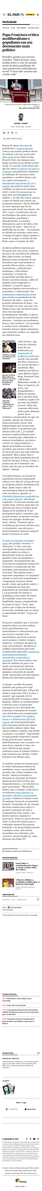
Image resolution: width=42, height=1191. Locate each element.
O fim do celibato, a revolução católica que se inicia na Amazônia (28, 882)
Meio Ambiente (21, 28)
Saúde (13, 28)
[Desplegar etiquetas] (38, 899)
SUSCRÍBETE (30, 14)
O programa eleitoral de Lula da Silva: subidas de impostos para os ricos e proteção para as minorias (20, 1012)
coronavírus (26, 192)
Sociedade (9, 22)
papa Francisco (25, 148)
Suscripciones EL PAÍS (29, 1170)
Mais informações (7, 910)
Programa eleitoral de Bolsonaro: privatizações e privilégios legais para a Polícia (18, 1021)
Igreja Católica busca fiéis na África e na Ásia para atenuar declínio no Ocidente (9, 379)
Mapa (20, 1170)
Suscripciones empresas (12, 1173)
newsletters (7, 1053)
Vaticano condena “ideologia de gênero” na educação (8, 404)
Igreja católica (22, 899)
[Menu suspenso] (4, 14)
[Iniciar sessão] (38, 14)
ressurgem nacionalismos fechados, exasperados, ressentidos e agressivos (20, 656)
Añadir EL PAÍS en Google (14, 138)
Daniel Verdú (21, 123)
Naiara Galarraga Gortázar (25, 887)
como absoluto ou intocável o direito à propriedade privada (19, 795)
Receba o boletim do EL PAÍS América (19, 851)
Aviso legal (25, 1168)
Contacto (5, 1168)
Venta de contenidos (15, 1168)
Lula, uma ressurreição (16, 1005)
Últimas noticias (9, 994)
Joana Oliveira (21, 873)
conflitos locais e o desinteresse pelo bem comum (18, 719)
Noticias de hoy (32, 1173)
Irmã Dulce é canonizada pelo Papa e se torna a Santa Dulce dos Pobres (27, 867)
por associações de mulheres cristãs (26, 353)
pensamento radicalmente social (19, 294)
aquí (35, 915)
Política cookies (34, 1168)
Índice (25, 1173)
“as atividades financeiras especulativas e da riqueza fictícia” (20, 496)
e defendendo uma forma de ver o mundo (19, 183)
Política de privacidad (11, 1170)
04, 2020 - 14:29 (23, 127)
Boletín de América (10, 1058)
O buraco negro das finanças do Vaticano (9, 356)
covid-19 (11, 157)
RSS (21, 1173)
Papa (13, 899)
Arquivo (5, 1081)
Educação (6, 28)
